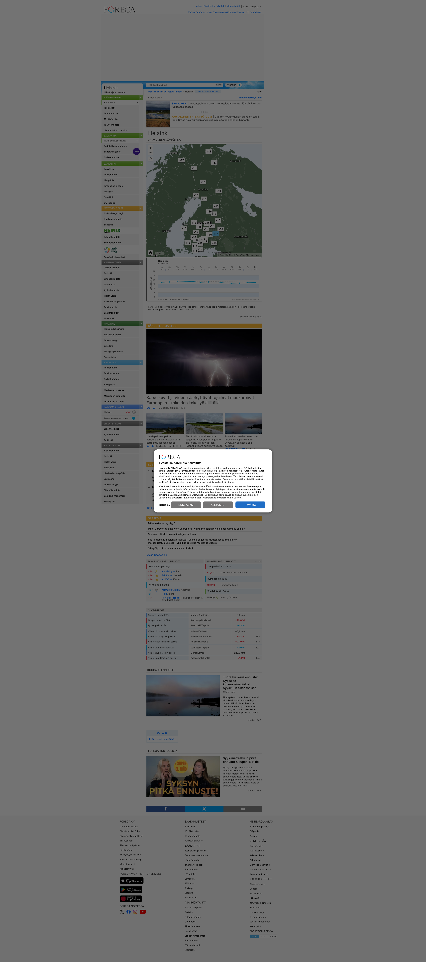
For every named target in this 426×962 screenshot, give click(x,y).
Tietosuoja (164, 504)
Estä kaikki (186, 505)
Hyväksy (250, 505)
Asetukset (218, 505)
